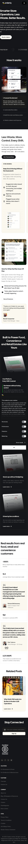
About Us (3, 793)
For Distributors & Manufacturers (9, 772)
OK (14, 447)
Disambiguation (5, 805)
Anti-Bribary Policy (6, 826)
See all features (8, 299)
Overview (3, 781)
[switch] (24, 426)
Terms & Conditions (6, 820)
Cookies (3, 823)
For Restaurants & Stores (7, 769)
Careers (3, 802)
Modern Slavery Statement (8, 829)
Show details (19, 442)
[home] (7, 3)
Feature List (4, 784)
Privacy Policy (4, 817)
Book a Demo (4, 808)
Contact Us (4, 799)
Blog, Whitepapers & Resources (9, 796)
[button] (24, 3)
